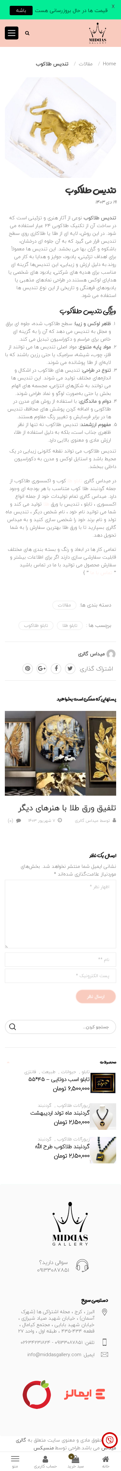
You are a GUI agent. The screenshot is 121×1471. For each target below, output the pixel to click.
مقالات (64, 605)
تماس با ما (101, 572)
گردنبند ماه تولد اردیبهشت (60, 1112)
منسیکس (44, 1448)
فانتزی (30, 1072)
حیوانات (68, 1072)
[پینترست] (27, 668)
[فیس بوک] (56, 668)
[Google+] (41, 668)
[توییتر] (70, 668)
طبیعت (48, 1072)
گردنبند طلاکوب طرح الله (62, 1146)
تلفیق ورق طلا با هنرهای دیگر (67, 807)
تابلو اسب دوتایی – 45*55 (59, 1079)
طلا (46, 504)
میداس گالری (91, 653)
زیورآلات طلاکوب (73, 1105)
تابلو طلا (74, 480)
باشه (21, 10)
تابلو (86, 1072)
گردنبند (45, 1105)
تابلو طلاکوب (36, 625)
